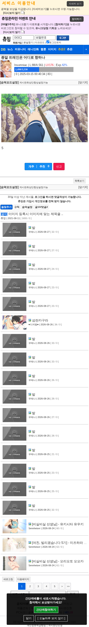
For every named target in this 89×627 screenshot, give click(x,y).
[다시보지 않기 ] (14, 12)
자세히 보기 (75, 3)
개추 (31, 166)
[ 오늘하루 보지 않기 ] (51, 618)
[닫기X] (83, 82)
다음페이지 (23, 579)
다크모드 (39, 42)
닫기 (29, 618)
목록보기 (79, 180)
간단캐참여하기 (46, 609)
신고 (59, 166)
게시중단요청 (55, 625)
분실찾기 (28, 42)
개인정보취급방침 (36, 625)
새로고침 (8, 579)
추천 (42, 166)
